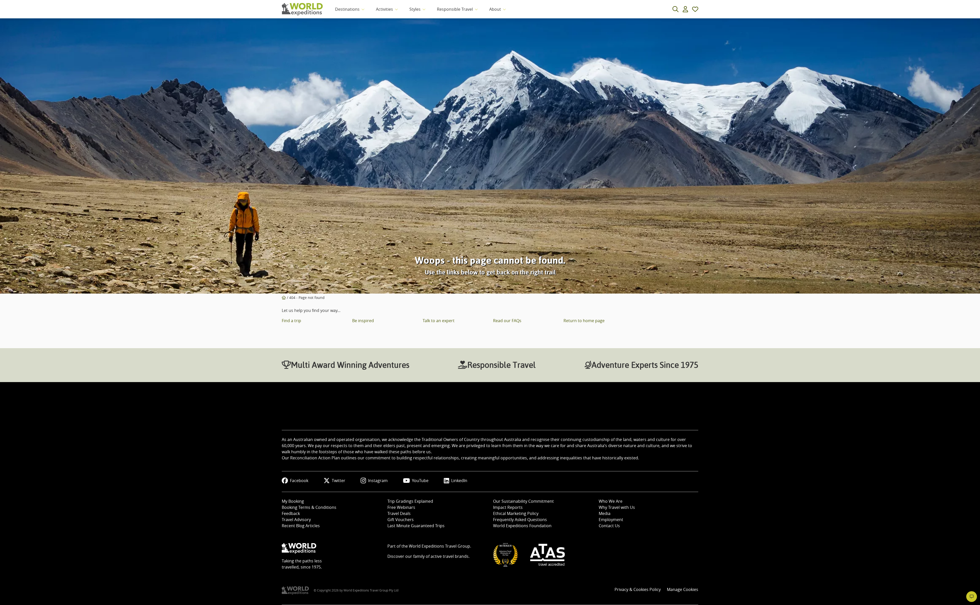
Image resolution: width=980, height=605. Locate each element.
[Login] (685, 9)
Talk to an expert (439, 320)
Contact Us (609, 525)
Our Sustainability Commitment (523, 501)
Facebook (299, 480)
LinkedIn (459, 480)
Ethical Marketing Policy (515, 513)
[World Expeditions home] (302, 9)
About (495, 9)
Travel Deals (399, 513)
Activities (384, 9)
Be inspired (363, 320)
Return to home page (584, 320)
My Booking (293, 501)
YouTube (420, 480)
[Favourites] (695, 9)
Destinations (347, 9)
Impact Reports (508, 507)
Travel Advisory (296, 519)
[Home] (284, 297)
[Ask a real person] (971, 596)
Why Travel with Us (617, 507)
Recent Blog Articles (301, 525)
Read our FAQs (507, 320)
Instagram (378, 480)
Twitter (338, 480)
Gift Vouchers (400, 519)
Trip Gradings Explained (410, 501)
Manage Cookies (682, 589)
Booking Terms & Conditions (309, 507)
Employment (611, 519)
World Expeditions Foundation (522, 525)
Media (604, 513)
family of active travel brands (441, 556)
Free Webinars (401, 507)
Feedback (291, 513)
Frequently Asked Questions (520, 519)
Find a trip (291, 320)
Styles (415, 9)
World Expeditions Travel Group (439, 546)
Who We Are (610, 501)
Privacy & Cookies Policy (638, 589)
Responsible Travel (455, 9)
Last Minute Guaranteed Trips (416, 525)
